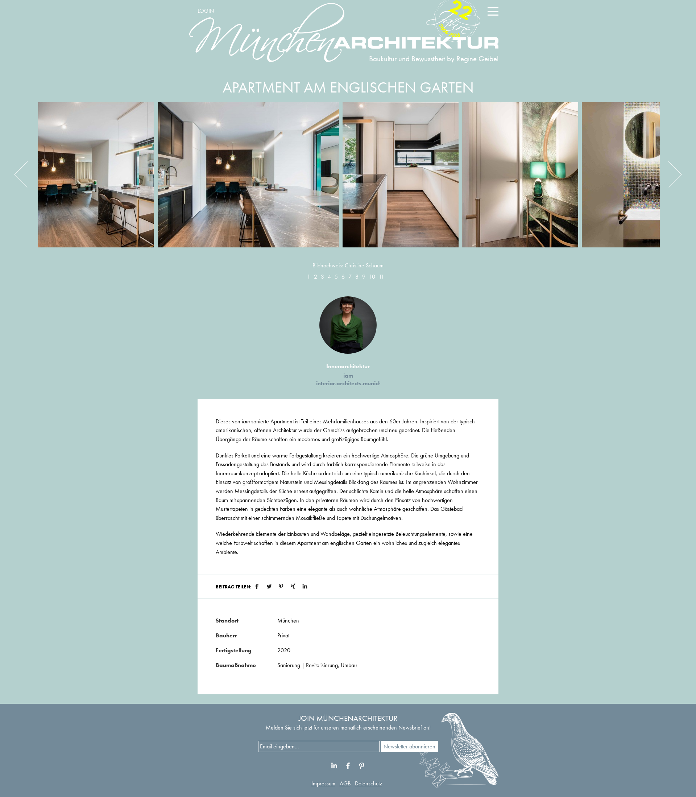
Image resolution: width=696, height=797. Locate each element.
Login (206, 11)
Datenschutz (368, 783)
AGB (345, 783)
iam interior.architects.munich (348, 379)
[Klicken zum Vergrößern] (96, 180)
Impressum (323, 783)
